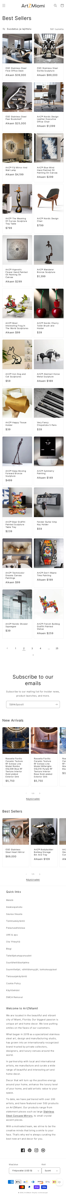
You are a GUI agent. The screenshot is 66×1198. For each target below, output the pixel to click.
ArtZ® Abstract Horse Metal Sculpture (48, 375)
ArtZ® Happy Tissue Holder (16, 423)
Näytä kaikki (33, 798)
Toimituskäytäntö (15, 921)
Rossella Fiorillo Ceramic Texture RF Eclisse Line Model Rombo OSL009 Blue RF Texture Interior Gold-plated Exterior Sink (14, 767)
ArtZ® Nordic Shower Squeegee (17, 625)
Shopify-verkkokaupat (40, 1192)
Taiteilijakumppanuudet (18, 955)
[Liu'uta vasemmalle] (26, 793)
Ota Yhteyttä (13, 941)
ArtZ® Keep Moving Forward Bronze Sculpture (16, 473)
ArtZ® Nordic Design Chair (48, 219)
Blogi (9, 948)
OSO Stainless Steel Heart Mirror (15, 850)
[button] (3, 5)
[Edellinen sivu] (7, 648)
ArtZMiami (27, 1192)
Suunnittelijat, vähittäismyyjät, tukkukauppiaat (31, 969)
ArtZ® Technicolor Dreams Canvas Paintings (15, 575)
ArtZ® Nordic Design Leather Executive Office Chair (48, 119)
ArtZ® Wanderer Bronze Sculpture (46, 270)
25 (57, 648)
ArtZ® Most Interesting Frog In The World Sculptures (17, 325)
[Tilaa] (56, 704)
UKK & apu (12, 934)
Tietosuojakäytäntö (16, 976)
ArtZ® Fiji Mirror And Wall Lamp (16, 168)
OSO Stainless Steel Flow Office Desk (16, 69)
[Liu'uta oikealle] (39, 793)
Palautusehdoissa (15, 927)
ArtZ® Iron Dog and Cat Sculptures (16, 375)
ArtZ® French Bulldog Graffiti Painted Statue (48, 626)
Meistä (9, 900)
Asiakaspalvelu (14, 907)
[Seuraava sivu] (33, 655)
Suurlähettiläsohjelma (17, 962)
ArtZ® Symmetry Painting (45, 472)
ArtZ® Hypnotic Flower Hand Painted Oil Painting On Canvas (17, 273)
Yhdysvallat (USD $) (22, 1170)
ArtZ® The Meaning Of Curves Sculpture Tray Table (16, 221)
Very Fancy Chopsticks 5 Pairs (47, 423)
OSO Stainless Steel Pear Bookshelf (16, 117)
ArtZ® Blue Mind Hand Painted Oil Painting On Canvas (47, 170)
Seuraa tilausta (14, 914)
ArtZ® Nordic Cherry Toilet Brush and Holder (48, 325)
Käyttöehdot (13, 990)
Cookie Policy (13, 983)
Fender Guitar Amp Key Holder (47, 523)
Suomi (48, 1170)
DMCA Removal (14, 997)
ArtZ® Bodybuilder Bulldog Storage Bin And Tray (43, 852)
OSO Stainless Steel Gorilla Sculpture (47, 69)
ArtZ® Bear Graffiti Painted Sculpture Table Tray (15, 524)
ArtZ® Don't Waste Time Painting (46, 574)
